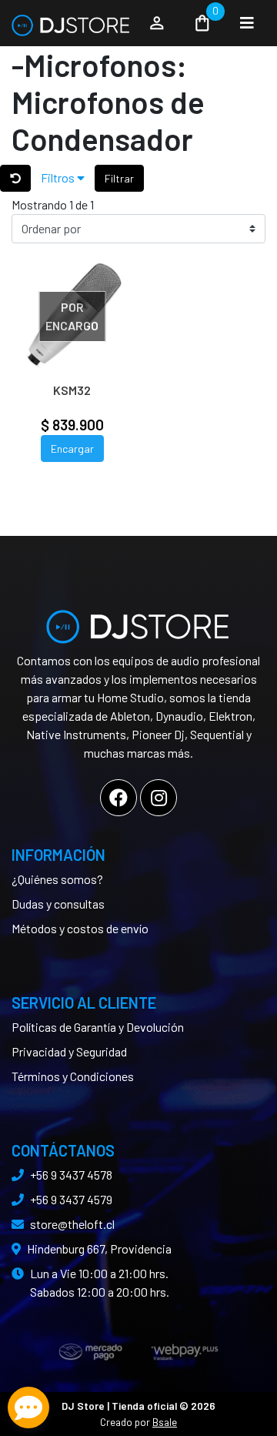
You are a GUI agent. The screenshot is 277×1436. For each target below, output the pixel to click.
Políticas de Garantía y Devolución (98, 1026)
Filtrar (119, 178)
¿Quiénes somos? (57, 879)
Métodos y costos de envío (80, 928)
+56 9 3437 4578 (71, 1174)
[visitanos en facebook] (118, 797)
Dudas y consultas (58, 903)
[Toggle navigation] (247, 23)
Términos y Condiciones (73, 1076)
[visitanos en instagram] (158, 797)
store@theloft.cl (72, 1224)
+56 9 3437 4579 (71, 1199)
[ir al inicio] (138, 620)
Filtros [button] (59, 177)
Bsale (164, 1421)
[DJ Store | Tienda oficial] (71, 23)
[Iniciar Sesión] (157, 23)
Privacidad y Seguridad (69, 1051)
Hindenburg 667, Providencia (99, 1248)
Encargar (72, 448)
